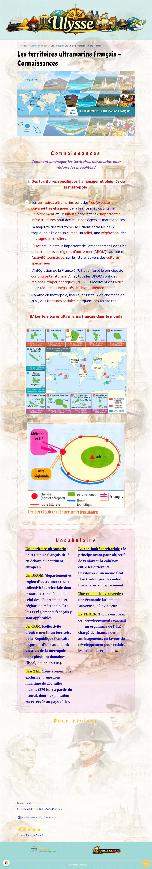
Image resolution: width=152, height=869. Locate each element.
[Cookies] (6, 863)
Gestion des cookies (76, 865)
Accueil (23, 46)
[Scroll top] (146, 863)
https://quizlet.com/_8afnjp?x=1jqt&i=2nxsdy (40, 809)
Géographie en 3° (38, 46)
